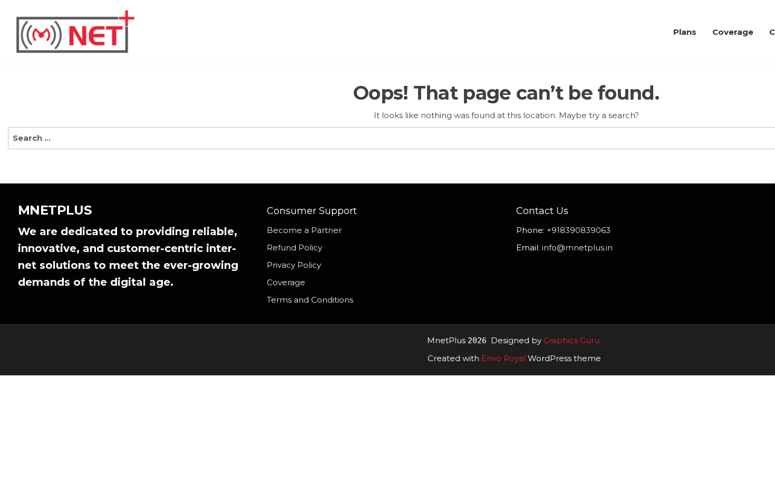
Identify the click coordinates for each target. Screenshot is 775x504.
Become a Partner (304, 230)
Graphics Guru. (572, 340)
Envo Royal (503, 358)
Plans (684, 32)
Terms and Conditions (310, 300)
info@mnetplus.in (577, 248)
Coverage (732, 32)
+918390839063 (579, 230)
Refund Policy (294, 248)
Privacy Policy (294, 265)
